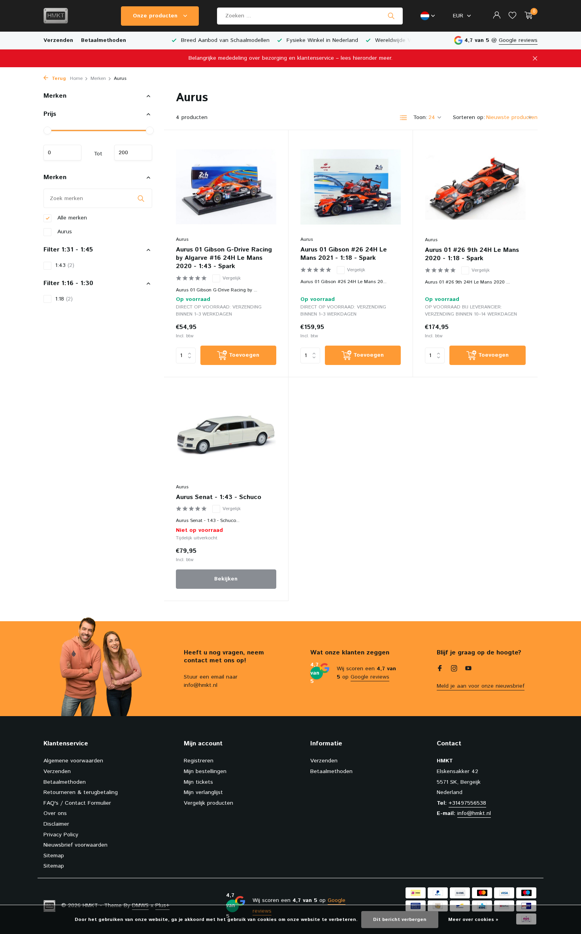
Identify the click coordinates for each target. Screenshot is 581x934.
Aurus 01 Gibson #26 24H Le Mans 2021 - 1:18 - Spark (343, 254)
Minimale (62, 153)
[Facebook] (440, 669)
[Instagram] (454, 669)
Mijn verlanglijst (203, 792)
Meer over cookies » (473, 919)
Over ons (55, 813)
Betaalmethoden (103, 40)
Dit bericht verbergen (399, 919)
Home (76, 78)
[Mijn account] (496, 16)
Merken (98, 78)
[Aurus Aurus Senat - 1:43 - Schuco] (226, 434)
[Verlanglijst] (512, 16)
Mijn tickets (198, 782)
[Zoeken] (391, 16)
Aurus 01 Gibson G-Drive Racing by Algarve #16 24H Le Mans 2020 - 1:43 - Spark (224, 258)
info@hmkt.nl (474, 813)
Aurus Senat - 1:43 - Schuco (218, 497)
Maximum (133, 153)
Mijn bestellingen (205, 771)
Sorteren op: (469, 117)
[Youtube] (468, 669)
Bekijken (226, 579)
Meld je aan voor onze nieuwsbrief (480, 686)
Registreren (198, 761)
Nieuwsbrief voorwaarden (75, 845)
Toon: (420, 117)
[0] (527, 16)
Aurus (63, 232)
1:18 (64, 299)
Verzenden (58, 40)
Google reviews (518, 40)
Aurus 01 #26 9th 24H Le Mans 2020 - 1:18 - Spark (472, 254)
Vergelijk (232, 278)
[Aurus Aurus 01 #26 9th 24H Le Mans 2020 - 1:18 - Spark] (475, 187)
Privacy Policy (60, 835)
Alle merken (71, 218)
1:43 (64, 265)
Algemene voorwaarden (73, 761)
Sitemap (53, 856)
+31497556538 (467, 803)
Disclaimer (56, 824)
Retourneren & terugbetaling (80, 792)
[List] (403, 117)
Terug (58, 78)
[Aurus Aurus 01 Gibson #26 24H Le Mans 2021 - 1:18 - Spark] (350, 187)
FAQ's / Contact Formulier (77, 803)
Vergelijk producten (208, 803)
